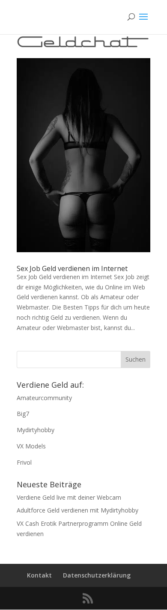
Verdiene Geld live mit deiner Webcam (69, 497)
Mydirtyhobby (35, 430)
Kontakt (39, 575)
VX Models (31, 446)
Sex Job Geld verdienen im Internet (72, 268)
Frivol (24, 462)
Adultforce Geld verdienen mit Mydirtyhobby (77, 510)
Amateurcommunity (44, 398)
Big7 (23, 414)
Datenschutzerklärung (97, 575)
